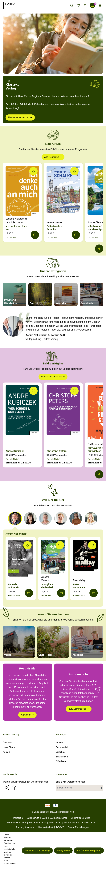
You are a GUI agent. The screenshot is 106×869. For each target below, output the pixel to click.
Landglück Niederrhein (47, 586)
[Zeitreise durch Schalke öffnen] (63, 190)
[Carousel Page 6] (91, 518)
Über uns (7, 742)
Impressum (18, 818)
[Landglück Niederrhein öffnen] (53, 557)
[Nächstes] (99, 248)
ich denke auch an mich (16, 228)
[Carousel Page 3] (45, 518)
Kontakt (6, 752)
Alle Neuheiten (51, 157)
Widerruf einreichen (16, 822)
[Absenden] (101, 788)
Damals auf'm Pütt (14, 586)
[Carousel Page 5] (76, 518)
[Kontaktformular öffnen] (97, 689)
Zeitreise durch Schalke (55, 228)
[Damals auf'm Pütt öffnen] (20, 559)
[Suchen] (71, 5)
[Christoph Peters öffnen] (63, 411)
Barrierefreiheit (45, 827)
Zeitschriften (62, 757)
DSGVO (60, 827)
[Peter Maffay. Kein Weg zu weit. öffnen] (85, 556)
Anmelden (26, 715)
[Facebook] (14, 787)
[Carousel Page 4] (60, 518)
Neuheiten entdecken (18, 117)
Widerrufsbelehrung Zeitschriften (45, 822)
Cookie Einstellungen (78, 827)
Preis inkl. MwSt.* (12, 237)
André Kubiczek (15, 451)
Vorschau (60, 752)
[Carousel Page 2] (30, 518)
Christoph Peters (57, 451)
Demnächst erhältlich (51, 376)
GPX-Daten (61, 761)
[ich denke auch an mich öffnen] (22, 191)
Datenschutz (33, 818)
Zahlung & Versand (25, 827)
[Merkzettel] (78, 5)
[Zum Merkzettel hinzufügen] (33, 171)
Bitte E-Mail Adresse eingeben (70, 782)
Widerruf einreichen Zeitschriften (80, 822)
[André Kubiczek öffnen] (22, 411)
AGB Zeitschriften (58, 818)
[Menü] (100, 5)
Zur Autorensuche (77, 709)
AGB (44, 818)
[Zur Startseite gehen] (14, 5)
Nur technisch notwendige (37, 850)
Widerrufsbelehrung (80, 818)
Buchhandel (62, 747)
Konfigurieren (63, 850)
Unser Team (9, 747)
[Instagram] (6, 787)
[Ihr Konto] (85, 5)
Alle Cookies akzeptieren (88, 850)
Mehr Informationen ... (10, 863)
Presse (59, 742)
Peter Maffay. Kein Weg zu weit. (80, 586)
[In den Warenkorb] (35, 235)
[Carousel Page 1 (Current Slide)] (15, 518)
